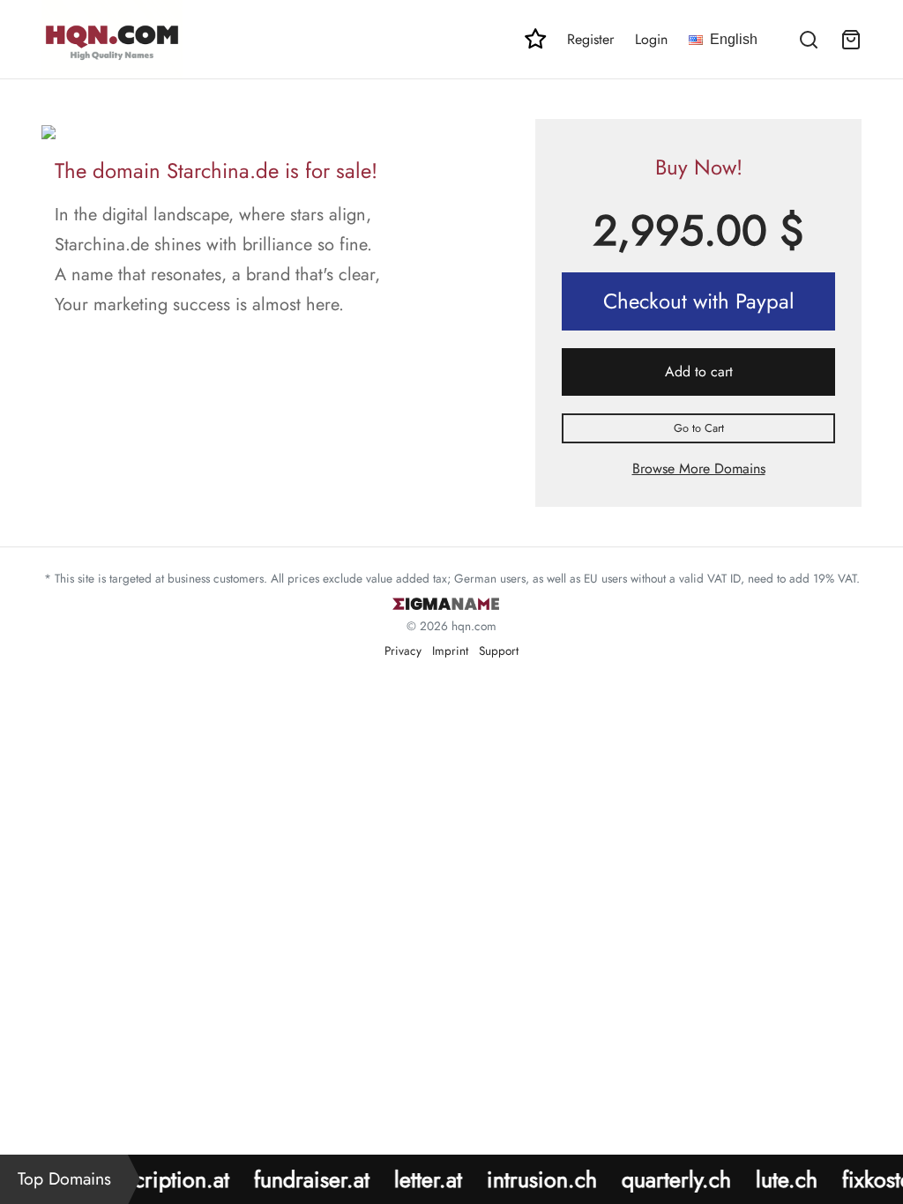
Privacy (403, 650)
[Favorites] (535, 38)
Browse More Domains (698, 468)
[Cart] (851, 39)
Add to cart (699, 371)
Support (499, 650)
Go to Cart (699, 428)
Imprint (450, 650)
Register (590, 39)
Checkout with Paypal (699, 301)
